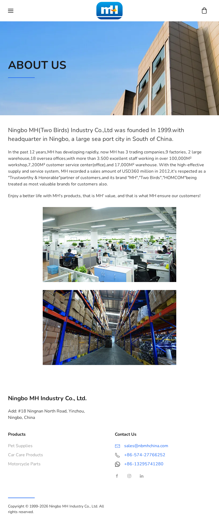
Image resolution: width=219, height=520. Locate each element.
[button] (10, 10)
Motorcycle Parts (24, 464)
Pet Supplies (20, 446)
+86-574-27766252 (144, 455)
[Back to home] (109, 10)
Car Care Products (25, 455)
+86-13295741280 (143, 464)
